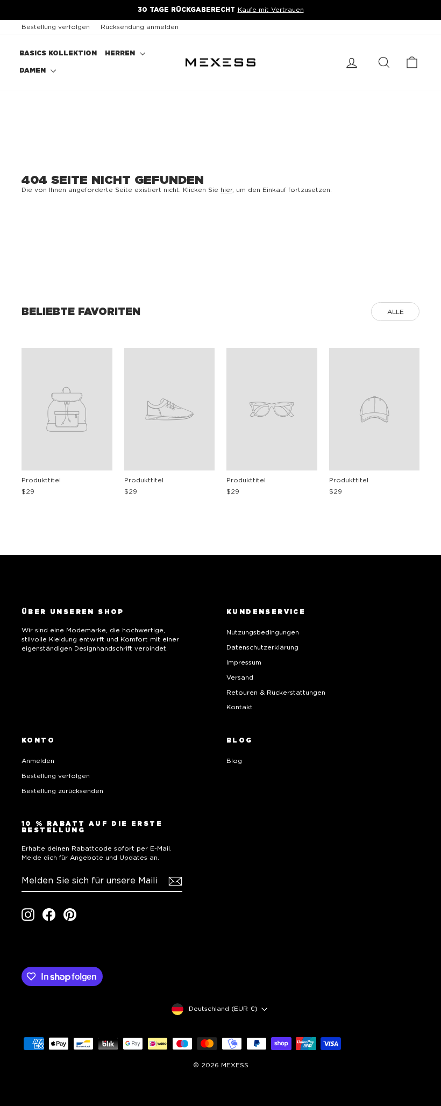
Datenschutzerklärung (262, 647)
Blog (234, 761)
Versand (239, 677)
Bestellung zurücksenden (62, 791)
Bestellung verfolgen (56, 27)
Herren (121, 53)
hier (226, 189)
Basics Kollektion (58, 53)
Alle (395, 312)
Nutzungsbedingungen (262, 632)
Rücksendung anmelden (140, 27)
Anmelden (38, 761)
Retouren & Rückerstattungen (275, 692)
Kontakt (239, 707)
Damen (33, 70)
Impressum (243, 662)
